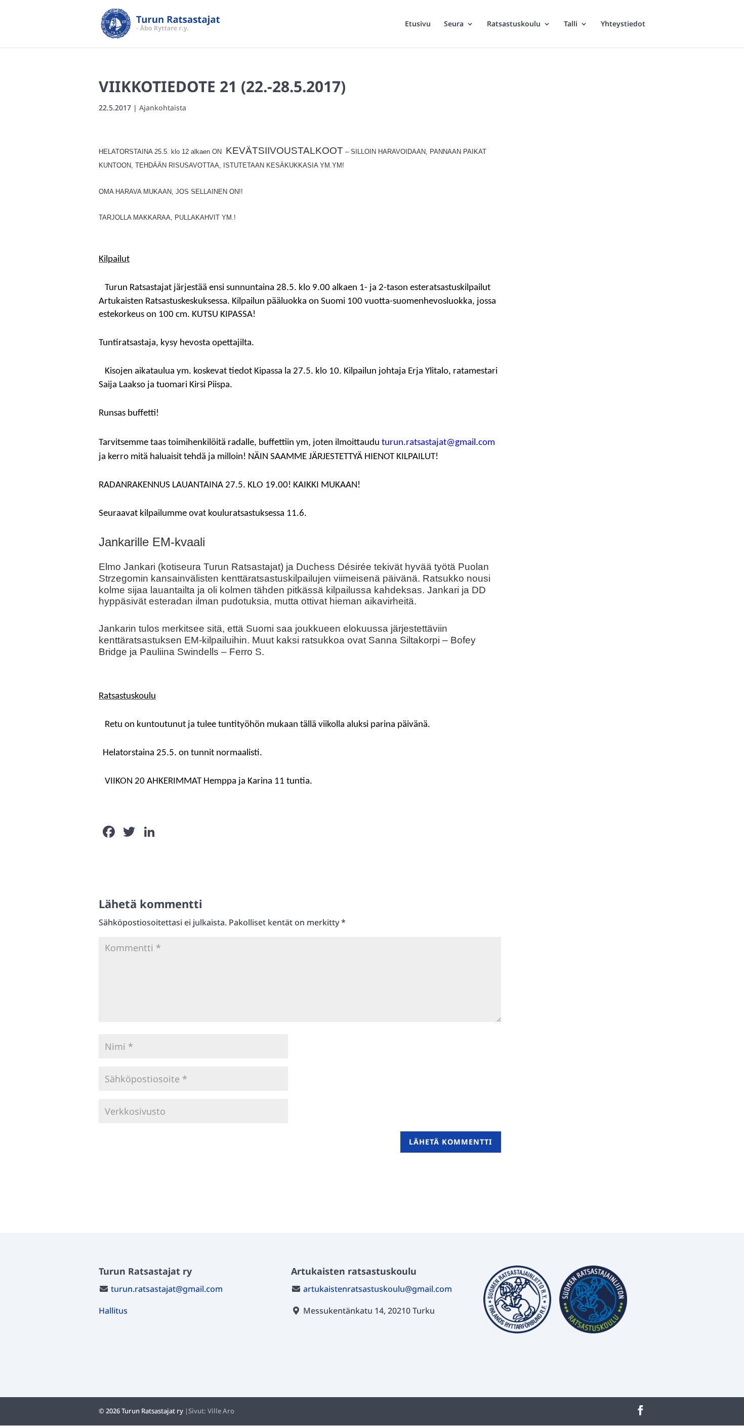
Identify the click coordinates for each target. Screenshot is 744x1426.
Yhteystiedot (623, 24)
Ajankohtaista (162, 107)
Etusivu (418, 24)
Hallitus (113, 1310)
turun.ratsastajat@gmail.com (167, 1288)
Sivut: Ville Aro (211, 1410)
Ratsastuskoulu (514, 24)
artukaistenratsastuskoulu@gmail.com (377, 1288)
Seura (454, 24)
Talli (570, 24)
